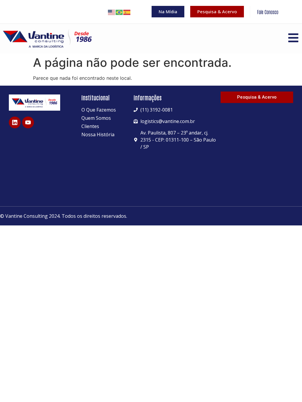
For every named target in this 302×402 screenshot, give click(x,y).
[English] (112, 12)
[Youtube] (28, 122)
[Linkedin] (15, 122)
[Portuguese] (119, 12)
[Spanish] (127, 12)
